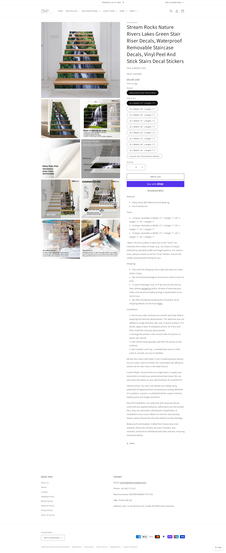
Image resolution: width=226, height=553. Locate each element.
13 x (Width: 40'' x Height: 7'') (142, 109)
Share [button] (132, 443)
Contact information (130, 547)
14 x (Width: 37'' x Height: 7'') (142, 121)
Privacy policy (89, 547)
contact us (146, 288)
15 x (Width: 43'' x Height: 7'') (142, 150)
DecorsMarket (51, 547)
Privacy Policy (46, 510)
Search (44, 487)
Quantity (130, 162)
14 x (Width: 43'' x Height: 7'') (142, 132)
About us (45, 483)
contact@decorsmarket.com (133, 482)
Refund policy (47, 501)
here (160, 303)
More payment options (156, 190)
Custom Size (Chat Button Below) (144, 156)
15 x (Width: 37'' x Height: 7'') (142, 138)
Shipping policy (115, 547)
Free (135, 83)
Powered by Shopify (63, 547)
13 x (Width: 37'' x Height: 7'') (142, 103)
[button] (72, 11)
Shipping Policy (47, 496)
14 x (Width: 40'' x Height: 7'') (142, 127)
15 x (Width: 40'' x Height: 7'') (142, 144)
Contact (44, 492)
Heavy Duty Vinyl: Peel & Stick (142, 93)
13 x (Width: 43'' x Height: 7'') (142, 115)
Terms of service (101, 547)
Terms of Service (48, 515)
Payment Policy (47, 506)
